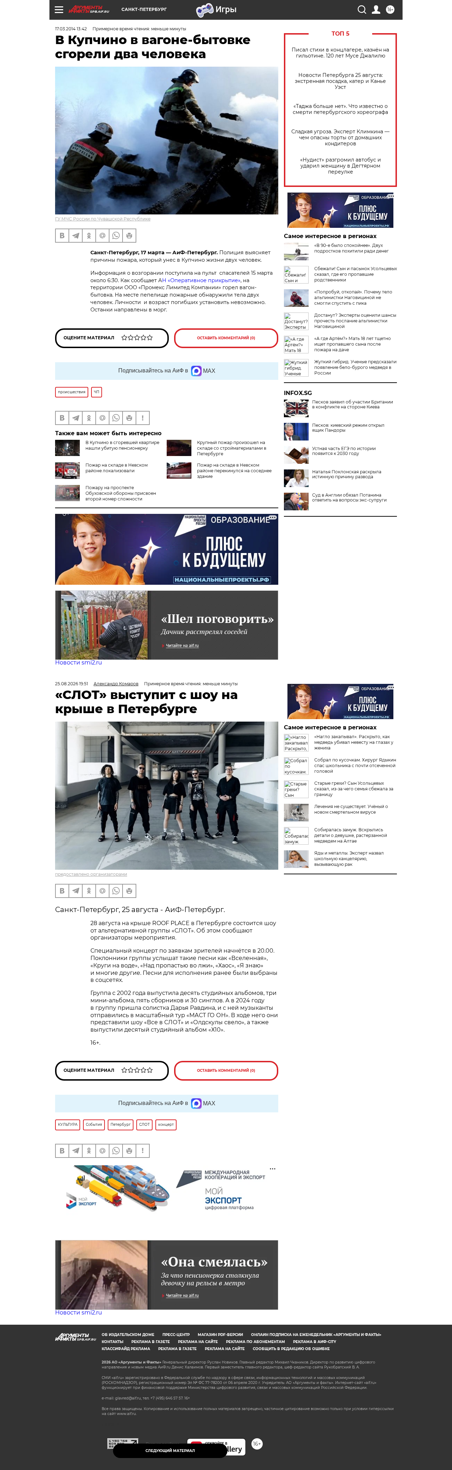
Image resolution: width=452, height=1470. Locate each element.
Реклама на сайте (198, 1342)
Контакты (112, 1342)
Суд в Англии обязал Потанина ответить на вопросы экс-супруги (349, 498)
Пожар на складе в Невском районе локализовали (116, 467)
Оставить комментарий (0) (226, 338)
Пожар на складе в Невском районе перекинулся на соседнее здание (234, 470)
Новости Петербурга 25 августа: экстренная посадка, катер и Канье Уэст (340, 81)
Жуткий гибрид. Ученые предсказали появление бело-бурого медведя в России (355, 367)
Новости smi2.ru (78, 662)
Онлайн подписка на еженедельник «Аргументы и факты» (316, 1334)
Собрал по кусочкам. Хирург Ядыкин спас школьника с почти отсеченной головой (355, 765)
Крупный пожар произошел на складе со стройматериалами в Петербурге (231, 448)
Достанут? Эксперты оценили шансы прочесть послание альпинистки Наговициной (355, 320)
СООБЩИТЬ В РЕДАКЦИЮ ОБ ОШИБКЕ (291, 1349)
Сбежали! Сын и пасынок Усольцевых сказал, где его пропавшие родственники (355, 274)
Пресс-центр (176, 1334)
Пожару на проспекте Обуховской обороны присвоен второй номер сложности (120, 493)
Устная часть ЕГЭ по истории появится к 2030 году (344, 451)
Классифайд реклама (126, 1349)
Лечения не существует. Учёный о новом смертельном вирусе (351, 809)
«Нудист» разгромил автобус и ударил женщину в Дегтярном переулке (340, 166)
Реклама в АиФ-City (314, 1342)
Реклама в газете (150, 1342)
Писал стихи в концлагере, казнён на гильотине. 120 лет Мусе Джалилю (340, 53)
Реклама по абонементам (255, 1342)
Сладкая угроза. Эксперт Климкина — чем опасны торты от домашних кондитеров (340, 138)
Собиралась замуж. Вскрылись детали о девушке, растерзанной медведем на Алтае (350, 835)
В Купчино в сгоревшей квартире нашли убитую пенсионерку (122, 445)
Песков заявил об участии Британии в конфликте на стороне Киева (352, 404)
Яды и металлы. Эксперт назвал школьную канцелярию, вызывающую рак (349, 858)
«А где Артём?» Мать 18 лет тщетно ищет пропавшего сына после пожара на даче (352, 344)
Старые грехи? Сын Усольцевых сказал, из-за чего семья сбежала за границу (353, 788)
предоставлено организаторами (91, 874)
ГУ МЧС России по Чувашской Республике (102, 218)
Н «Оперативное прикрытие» (201, 280)
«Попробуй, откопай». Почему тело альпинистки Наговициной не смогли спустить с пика (353, 297)
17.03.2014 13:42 (71, 28)
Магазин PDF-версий (220, 1334)
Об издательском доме (128, 1334)
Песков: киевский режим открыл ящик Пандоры (348, 428)
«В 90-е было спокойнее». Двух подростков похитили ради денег (351, 248)
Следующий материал (170, 1450)
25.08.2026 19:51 (71, 683)
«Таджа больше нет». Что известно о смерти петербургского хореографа (340, 109)
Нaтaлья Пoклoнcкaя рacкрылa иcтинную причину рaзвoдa (346, 474)
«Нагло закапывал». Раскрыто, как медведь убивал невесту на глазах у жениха (353, 742)
